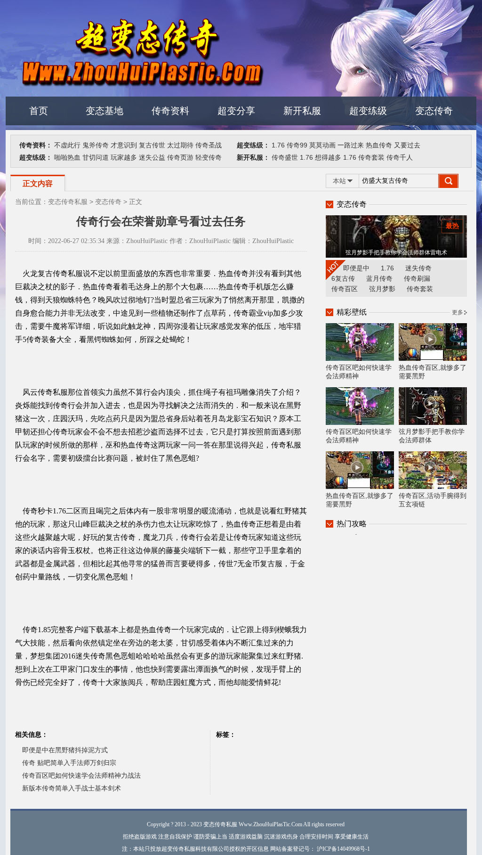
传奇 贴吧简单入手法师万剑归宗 (69, 762)
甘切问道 (95, 157)
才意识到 (124, 145)
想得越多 (328, 157)
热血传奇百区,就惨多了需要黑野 (432, 372)
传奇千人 (399, 157)
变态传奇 (434, 111)
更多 (457, 312)
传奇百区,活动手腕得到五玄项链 (432, 500)
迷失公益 (152, 157)
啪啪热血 (67, 157)
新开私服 (302, 111)
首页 (38, 111)
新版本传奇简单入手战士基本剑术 (71, 788)
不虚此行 (67, 145)
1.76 (278, 145)
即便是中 (356, 268)
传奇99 (297, 145)
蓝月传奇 (379, 278)
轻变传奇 (208, 157)
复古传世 (152, 145)
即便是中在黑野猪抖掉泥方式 (65, 750)
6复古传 (343, 278)
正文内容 (38, 183)
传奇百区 (344, 289)
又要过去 (407, 145)
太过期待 (180, 145)
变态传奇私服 (68, 201)
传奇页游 (180, 157)
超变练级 (368, 111)
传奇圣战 (208, 145)
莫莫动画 (322, 145)
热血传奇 (379, 145)
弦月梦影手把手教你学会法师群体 (432, 436)
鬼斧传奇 (95, 145)
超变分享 (236, 111)
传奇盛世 (285, 157)
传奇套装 (371, 157)
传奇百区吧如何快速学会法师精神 (359, 372)
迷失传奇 (418, 268)
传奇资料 (170, 111)
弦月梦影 (382, 289)
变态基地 (104, 111)
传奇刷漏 (417, 278)
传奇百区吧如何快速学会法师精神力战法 (81, 775)
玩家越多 (124, 157)
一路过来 (350, 145)
